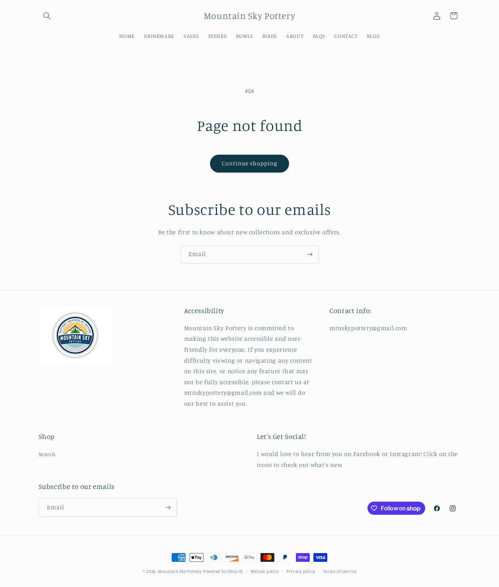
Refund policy (265, 571)
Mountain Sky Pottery (180, 571)
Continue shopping (250, 163)
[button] (47, 15)
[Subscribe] (309, 254)
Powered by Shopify (223, 571)
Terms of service (340, 571)
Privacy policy (300, 571)
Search (47, 454)
